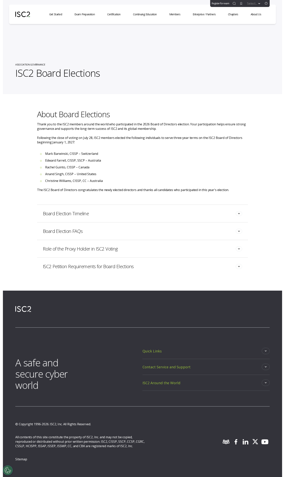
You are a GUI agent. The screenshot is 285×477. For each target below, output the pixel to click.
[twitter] (255, 442)
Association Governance (30, 64)
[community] (226, 442)
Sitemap (21, 459)
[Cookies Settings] (8, 470)
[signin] (241, 3)
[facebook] (236, 442)
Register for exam (220, 3)
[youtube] (265, 442)
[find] (234, 3)
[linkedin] (245, 442)
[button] (266, 3)
